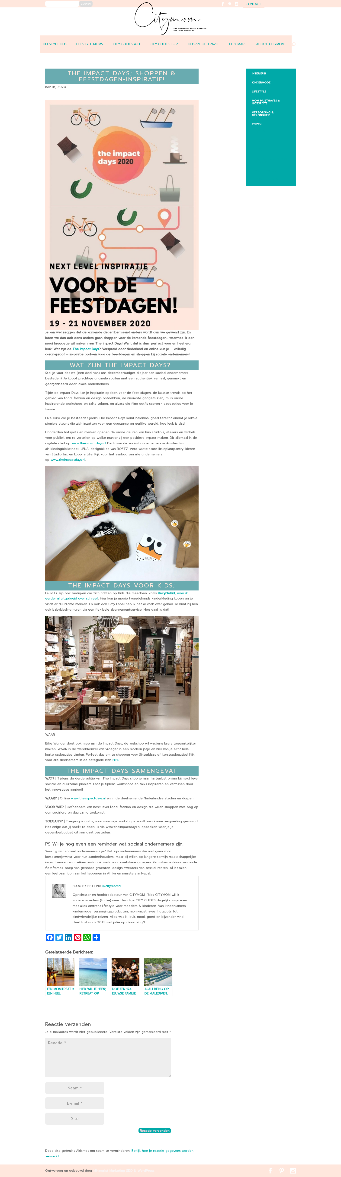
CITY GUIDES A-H (126, 44)
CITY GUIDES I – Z (164, 44)
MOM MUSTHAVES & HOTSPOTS (266, 101)
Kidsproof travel (203, 44)
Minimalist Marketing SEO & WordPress (123, 1170)
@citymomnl (111, 886)
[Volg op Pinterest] (232, 7)
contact (253, 4)
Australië (262, 141)
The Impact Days (86, 349)
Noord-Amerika (267, 170)
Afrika (260, 131)
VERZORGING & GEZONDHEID (262, 113)
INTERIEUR (259, 73)
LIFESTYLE (259, 91)
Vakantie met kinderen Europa (272, 160)
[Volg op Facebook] (225, 7)
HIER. (116, 759)
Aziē (258, 150)
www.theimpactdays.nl (88, 443)
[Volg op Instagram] (239, 7)
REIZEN (256, 124)
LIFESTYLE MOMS (89, 44)
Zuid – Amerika (266, 179)
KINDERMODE (261, 82)
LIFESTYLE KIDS (55, 44)
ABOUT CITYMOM (270, 44)
